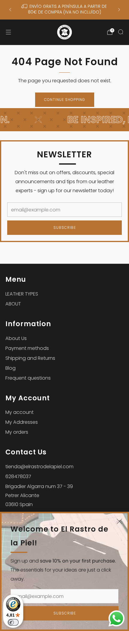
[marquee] (64, 119)
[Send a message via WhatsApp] (116, 618)
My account (19, 412)
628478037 (18, 476)
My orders (16, 432)
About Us (16, 338)
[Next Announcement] (119, 9)
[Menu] (8, 32)
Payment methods (27, 348)
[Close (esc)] (119, 521)
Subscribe (64, 613)
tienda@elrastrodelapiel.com (39, 466)
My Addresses (21, 422)
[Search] (121, 32)
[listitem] (65, 10)
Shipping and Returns (30, 358)
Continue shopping (64, 99)
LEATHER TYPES (21, 293)
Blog (10, 368)
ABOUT (13, 303)
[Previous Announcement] (10, 9)
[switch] (13, 622)
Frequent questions (28, 378)
